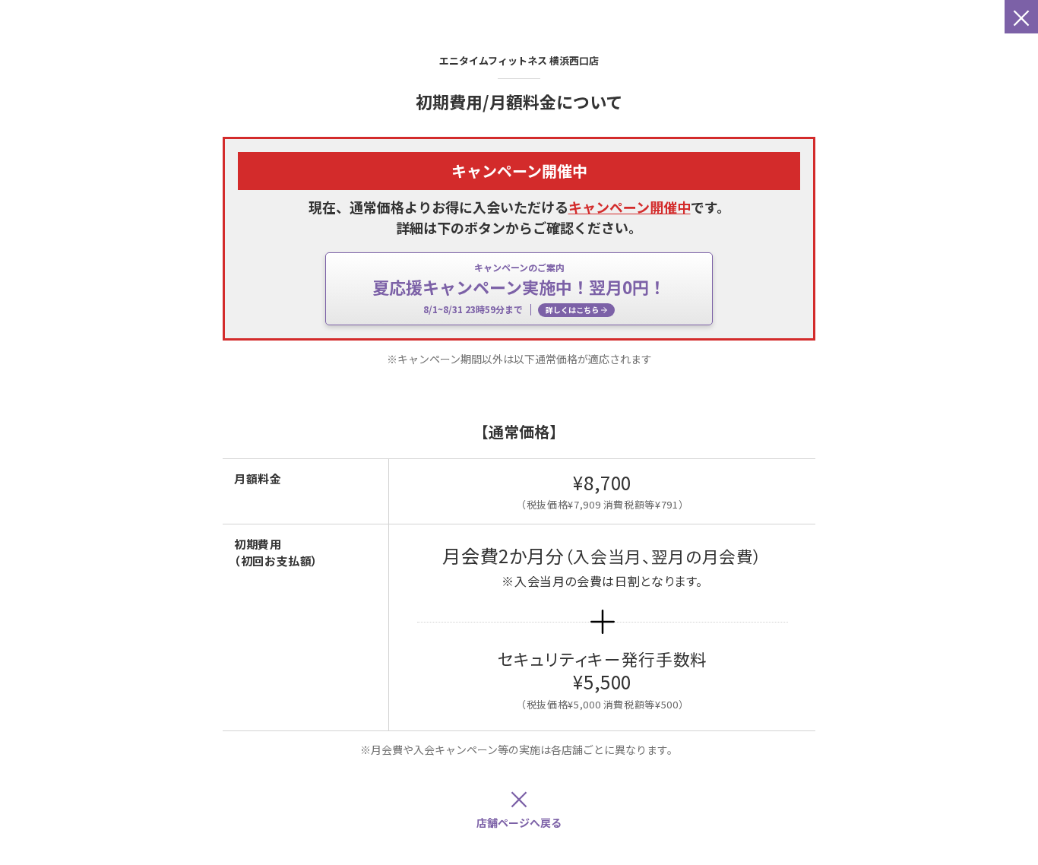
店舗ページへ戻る (519, 805)
